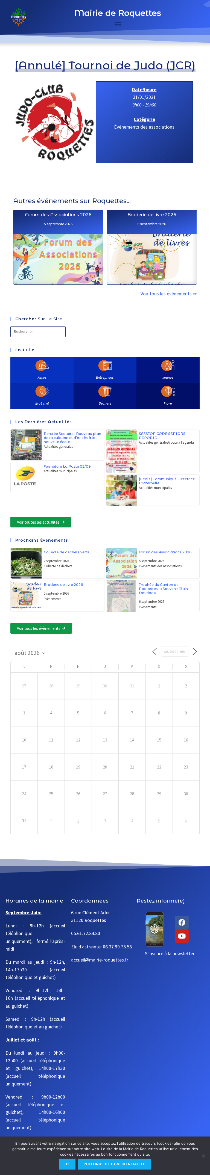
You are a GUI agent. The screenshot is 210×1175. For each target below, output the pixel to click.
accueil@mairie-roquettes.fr (99, 960)
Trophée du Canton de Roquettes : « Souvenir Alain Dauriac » (163, 589)
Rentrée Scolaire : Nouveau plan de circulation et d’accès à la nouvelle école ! (72, 438)
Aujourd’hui (174, 652)
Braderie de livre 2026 (151, 214)
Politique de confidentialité (114, 1164)
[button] (40, 522)
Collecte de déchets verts (66, 552)
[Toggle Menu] (118, 24)
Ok (67, 1164)
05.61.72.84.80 (85, 933)
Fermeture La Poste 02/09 (67, 466)
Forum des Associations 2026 (58, 214)
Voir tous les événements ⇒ (169, 294)
